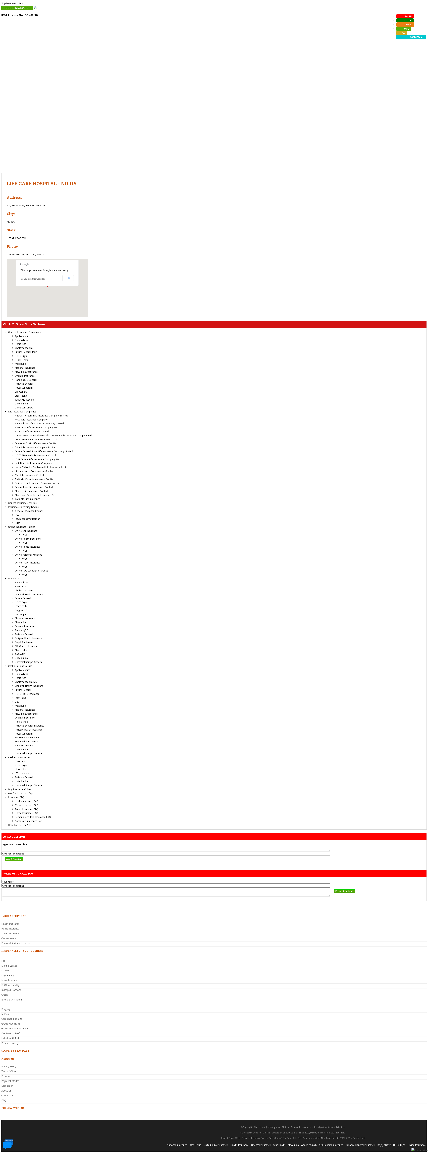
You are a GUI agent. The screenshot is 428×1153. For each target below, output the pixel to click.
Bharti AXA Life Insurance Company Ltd (36, 427)
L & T (18, 701)
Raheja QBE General (26, 379)
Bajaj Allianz (21, 340)
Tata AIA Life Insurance (27, 498)
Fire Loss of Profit (11, 1033)
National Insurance (25, 367)
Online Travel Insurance (27, 562)
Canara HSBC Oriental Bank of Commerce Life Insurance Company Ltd (53, 435)
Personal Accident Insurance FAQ (33, 817)
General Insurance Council (29, 511)
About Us (6, 1090)
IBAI (17, 515)
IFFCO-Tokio (22, 360)
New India (20, 622)
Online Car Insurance (26, 530)
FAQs (24, 534)
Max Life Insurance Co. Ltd (29, 475)
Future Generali (23, 598)
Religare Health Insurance (28, 638)
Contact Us (7, 1095)
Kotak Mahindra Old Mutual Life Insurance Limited (42, 467)
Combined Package (11, 1018)
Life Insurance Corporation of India (34, 471)
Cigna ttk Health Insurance (29, 594)
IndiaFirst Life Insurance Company (33, 463)
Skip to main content (12, 3)
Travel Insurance (10, 933)
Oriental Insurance (25, 375)
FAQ (3, 1100)
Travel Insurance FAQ (26, 809)
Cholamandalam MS (26, 681)
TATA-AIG (20, 654)
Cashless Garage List (19, 757)
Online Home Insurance (27, 546)
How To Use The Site (19, 825)
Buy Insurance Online (19, 789)
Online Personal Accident (28, 554)
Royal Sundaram (24, 387)
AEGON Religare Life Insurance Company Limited (41, 415)
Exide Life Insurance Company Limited (35, 447)
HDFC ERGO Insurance (27, 693)
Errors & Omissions (11, 999)
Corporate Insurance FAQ (28, 821)
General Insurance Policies (22, 503)
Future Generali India (26, 351)
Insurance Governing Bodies (23, 507)
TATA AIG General (24, 399)
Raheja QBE (21, 630)
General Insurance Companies (24, 332)
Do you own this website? (33, 279)
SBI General (21, 391)
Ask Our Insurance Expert (21, 793)
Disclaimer (7, 1085)
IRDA (17, 522)
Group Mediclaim (10, 1023)
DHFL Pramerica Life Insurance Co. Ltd (36, 439)
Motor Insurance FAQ (26, 805)
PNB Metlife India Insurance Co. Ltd (34, 479)
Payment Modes (10, 1081)
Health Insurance (10, 923)
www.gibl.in (274, 1127)
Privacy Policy (8, 1066)
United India (21, 403)
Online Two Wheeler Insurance (31, 570)
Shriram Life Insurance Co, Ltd (31, 491)
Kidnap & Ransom (11, 989)
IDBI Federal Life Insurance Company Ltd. (37, 459)
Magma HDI (21, 610)
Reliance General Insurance (29, 725)
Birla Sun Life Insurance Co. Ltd (32, 431)
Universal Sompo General (28, 662)
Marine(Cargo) (9, 965)
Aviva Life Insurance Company (31, 419)
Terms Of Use (9, 1071)
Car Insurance (8, 938)
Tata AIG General (24, 745)
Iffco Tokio (21, 697)
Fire (3, 960)
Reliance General (24, 383)
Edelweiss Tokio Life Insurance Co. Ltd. (36, 443)
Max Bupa (20, 363)
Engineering (7, 975)
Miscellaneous (9, 980)
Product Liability (10, 1043)
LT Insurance (22, 773)
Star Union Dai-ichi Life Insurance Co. (35, 495)
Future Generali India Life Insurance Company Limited (44, 451)
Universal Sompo (24, 407)
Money (5, 1014)
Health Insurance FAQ (26, 801)
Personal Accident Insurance (16, 943)
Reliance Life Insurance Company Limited (37, 483)
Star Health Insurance (26, 741)
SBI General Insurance (27, 646)
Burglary (5, 1009)
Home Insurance (10, 928)
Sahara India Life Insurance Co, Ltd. (34, 487)
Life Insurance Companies (22, 411)
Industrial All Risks (11, 1038)
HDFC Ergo (21, 355)
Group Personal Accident (14, 1028)
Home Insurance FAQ (26, 813)
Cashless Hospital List (20, 666)
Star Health (21, 395)
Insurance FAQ (16, 797)
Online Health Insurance (28, 538)
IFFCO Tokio (21, 606)
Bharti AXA (20, 343)
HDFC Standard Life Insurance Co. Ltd (35, 455)
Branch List (14, 578)
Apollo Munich (22, 336)
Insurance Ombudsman (27, 518)
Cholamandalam (24, 347)
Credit (4, 994)
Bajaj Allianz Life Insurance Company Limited (39, 423)
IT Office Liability (10, 985)
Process (5, 1076)
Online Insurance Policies (21, 526)
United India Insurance (216, 1144)
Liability (5, 970)
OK (68, 278)
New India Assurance (26, 371)
